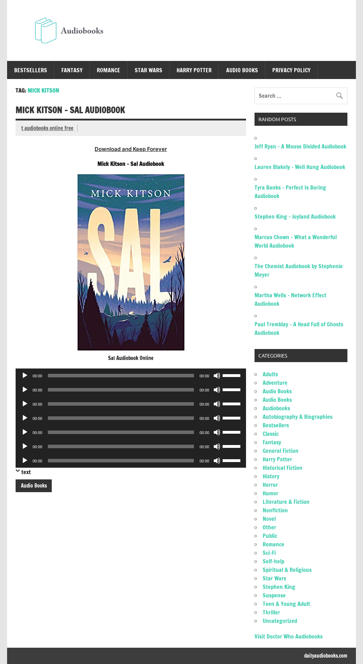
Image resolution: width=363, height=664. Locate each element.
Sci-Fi (269, 553)
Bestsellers (30, 70)
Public (270, 536)
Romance (108, 70)
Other (269, 527)
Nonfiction (275, 510)
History (271, 476)
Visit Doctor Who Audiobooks (289, 636)
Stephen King (279, 587)
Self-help (273, 561)
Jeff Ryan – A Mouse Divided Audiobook (300, 146)
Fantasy (72, 70)
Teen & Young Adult (286, 604)
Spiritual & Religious (287, 570)
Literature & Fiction (286, 502)
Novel (269, 519)
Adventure (275, 383)
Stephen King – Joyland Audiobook (295, 216)
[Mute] (216, 375)
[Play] (24, 375)
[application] (131, 375)
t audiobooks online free (47, 128)
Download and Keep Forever (131, 149)
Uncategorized (280, 621)
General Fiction (280, 451)
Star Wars (148, 70)
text (26, 472)
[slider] (232, 374)
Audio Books (242, 70)
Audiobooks (276, 408)
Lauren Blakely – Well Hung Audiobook (300, 167)
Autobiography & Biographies (298, 417)
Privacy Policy (291, 70)
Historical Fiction (282, 468)
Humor (270, 493)
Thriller (271, 612)
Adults (270, 374)
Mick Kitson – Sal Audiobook (70, 110)
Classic (271, 434)
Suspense (274, 595)
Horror (270, 485)
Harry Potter (194, 70)
